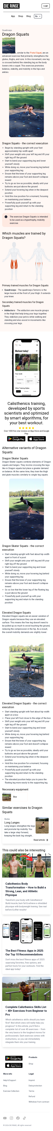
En (36, 16)
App (13, 16)
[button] (12, 106)
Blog (28, 16)
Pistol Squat (36, 53)
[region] (26, 106)
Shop (20, 16)
